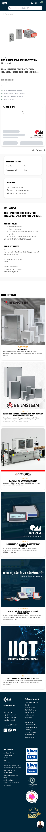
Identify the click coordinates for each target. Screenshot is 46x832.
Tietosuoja (28, 730)
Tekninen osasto (30, 725)
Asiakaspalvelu (9, 753)
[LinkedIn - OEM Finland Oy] (5, 730)
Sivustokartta (29, 737)
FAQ (5, 760)
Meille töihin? (29, 715)
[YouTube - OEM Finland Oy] (14, 730)
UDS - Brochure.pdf (16, 188)
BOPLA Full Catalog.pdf (18, 193)
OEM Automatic (30, 708)
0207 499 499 (11, 715)
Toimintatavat (29, 712)
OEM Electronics (30, 710)
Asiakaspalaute (9, 780)
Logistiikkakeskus (31, 727)
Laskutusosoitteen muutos (12, 765)
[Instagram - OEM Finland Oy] (10, 730)
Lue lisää (4, 86)
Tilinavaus (7, 763)
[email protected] (9, 720)
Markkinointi (29, 722)
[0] (40, 3)
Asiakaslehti (29, 717)
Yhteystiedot (8, 755)
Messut (27, 720)
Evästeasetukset (30, 732)
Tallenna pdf (40, 150)
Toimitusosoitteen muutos (12, 768)
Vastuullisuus (29, 735)
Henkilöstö (7, 758)
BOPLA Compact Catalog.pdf (19, 190)
